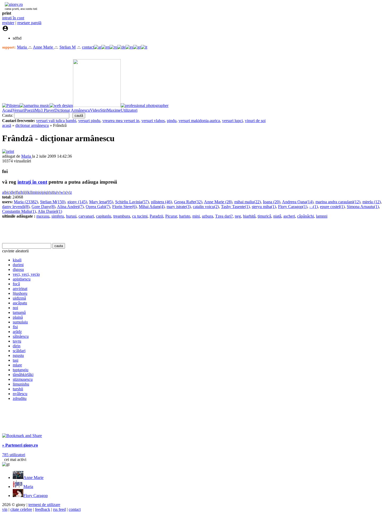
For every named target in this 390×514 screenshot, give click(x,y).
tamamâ (19, 312)
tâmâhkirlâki (23, 374)
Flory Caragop (35, 495)
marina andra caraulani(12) (337, 202)
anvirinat (20, 288)
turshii (18, 389)
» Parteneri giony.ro (20, 445)
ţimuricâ (264, 216)
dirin (16, 346)
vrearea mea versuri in (120, 120)
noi (15, 307)
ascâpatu (20, 303)
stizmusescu (23, 379)
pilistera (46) (161, 202)
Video (95, 110)
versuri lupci (232, 120)
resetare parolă (29, 22)
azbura (207, 216)
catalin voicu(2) (206, 206)
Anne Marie (43, 47)
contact (88, 47)
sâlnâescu (21, 336)
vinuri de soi (255, 120)
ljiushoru (20, 293)
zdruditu (20, 398)
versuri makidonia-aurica (199, 120)
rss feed (59, 509)
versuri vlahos (153, 120)
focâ (16, 284)
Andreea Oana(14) (297, 202)
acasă (6, 125)
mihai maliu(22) (247, 202)
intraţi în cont (13, 18)
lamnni (321, 216)
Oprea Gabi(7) (98, 206)
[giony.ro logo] (12, 4)
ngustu (18, 355)
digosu (18, 269)
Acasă (7, 110)
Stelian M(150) (52, 202)
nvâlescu (20, 393)
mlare (17, 365)
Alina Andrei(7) (70, 206)
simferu (57, 216)
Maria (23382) (26, 202)
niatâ (277, 216)
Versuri (18, 110)
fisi (15, 327)
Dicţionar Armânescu (72, 110)
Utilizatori (129, 110)
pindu (171, 120)
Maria (22, 47)
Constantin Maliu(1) (19, 211)
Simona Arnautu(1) (363, 206)
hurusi (71, 216)
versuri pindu (89, 120)
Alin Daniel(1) (50, 211)
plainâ (18, 317)
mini (196, 216)
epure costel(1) (332, 206)
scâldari (19, 350)
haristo (184, 216)
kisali (17, 260)
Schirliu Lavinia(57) (132, 202)
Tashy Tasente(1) (235, 206)
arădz (17, 331)
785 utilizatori (13, 454)
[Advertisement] (64, 231)
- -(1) (313, 206)
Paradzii (156, 216)
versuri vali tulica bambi (56, 120)
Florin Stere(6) (124, 206)
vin (4, 509)
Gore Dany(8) (43, 206)
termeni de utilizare (44, 504)
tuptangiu (20, 370)
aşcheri (289, 216)
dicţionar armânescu (32, 125)
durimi (18, 264)
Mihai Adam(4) (151, 206)
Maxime (114, 110)
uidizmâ (19, 298)
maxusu (42, 216)
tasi (15, 360)
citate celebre (21, 509)
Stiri (103, 110)
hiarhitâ (249, 216)
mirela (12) (371, 202)
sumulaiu (20, 322)
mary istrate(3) (179, 206)
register (8, 22)
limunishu (21, 384)
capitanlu (103, 216)
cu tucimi (140, 216)
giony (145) (77, 202)
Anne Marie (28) (218, 202)
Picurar (171, 216)
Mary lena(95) (101, 202)
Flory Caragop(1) (292, 206)
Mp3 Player (44, 110)
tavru (17, 341)
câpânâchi (305, 216)
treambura (121, 216)
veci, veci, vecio (26, 274)
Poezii (29, 110)
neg (238, 216)
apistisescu (22, 279)
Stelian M (67, 47)
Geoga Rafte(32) (188, 202)
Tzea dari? (224, 216)
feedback (42, 509)
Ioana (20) (271, 202)
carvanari (86, 216)
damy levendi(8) (15, 206)
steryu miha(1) (264, 206)
